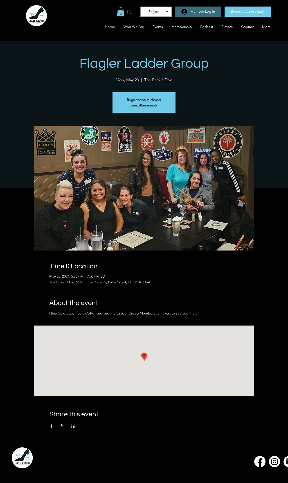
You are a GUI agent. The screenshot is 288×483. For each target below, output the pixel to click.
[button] (120, 11)
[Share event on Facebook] (51, 426)
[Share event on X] (62, 426)
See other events (144, 105)
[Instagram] (274, 461)
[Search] (129, 12)
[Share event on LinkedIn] (73, 426)
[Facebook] (260, 461)
